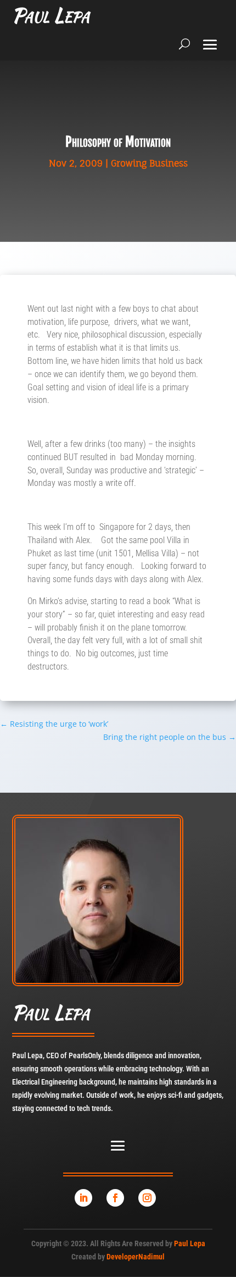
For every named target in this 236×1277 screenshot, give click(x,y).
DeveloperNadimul (135, 1256)
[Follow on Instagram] (147, 1198)
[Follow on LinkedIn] (83, 1198)
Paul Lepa (189, 1243)
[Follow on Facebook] (115, 1198)
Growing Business (149, 163)
